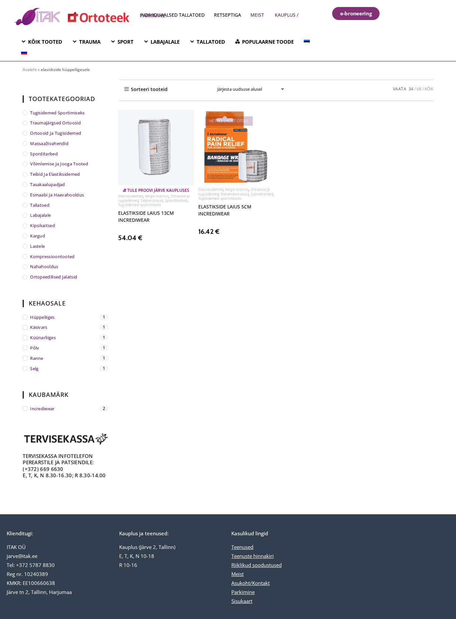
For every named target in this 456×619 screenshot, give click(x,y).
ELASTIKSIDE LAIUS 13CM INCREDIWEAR (146, 216)
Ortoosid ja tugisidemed (55, 133)
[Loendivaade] (199, 89)
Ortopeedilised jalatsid (53, 277)
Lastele (37, 246)
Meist (237, 574)
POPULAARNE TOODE (268, 41)
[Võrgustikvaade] (185, 89)
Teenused (242, 547)
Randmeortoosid (235, 193)
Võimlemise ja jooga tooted (59, 164)
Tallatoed (39, 205)
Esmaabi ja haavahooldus (57, 195)
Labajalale (40, 215)
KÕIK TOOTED (45, 41)
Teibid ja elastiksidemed (55, 174)
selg (34, 369)
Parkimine (243, 592)
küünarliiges (43, 338)
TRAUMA (89, 41)
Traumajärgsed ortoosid (55, 123)
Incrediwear (42, 409)
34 (411, 89)
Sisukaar (241, 601)
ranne (36, 358)
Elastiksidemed (130, 195)
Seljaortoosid (152, 200)
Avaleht (30, 69)
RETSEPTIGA (228, 15)
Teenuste (241, 556)
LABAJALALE (165, 41)
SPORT (126, 41)
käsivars (38, 327)
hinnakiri (263, 556)
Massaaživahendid (49, 143)
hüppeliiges (42, 317)
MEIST (257, 15)
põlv (34, 348)
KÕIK (429, 89)
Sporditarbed (176, 200)
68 (419, 89)
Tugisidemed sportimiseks (140, 204)
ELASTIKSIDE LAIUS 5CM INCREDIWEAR (224, 210)
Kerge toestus (157, 195)
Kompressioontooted (52, 256)
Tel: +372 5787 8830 (31, 565)
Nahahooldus (44, 266)
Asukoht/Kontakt (250, 583)
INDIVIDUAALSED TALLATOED (172, 15)
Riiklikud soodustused (256, 565)
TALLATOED (211, 41)
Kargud (37, 236)
